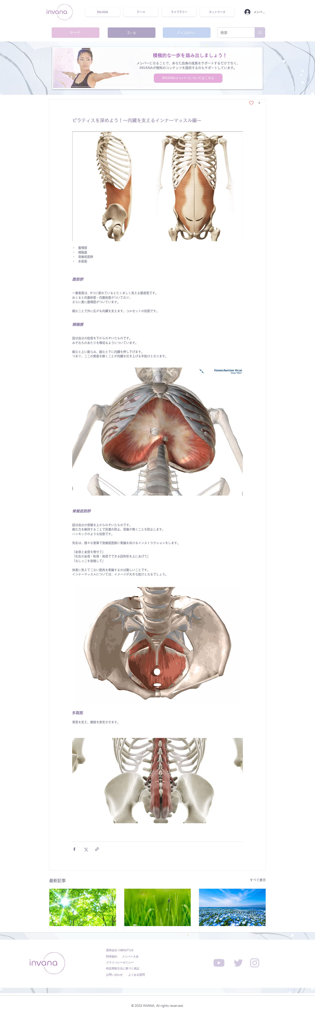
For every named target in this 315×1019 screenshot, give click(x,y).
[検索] (260, 32)
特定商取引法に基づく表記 (122, 968)
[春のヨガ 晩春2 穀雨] (157, 907)
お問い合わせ (114, 974)
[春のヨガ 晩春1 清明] (232, 907)
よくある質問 (136, 974)
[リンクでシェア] (97, 849)
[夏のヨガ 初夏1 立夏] (82, 907)
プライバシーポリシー (120, 962)
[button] (140, 12)
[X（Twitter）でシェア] (85, 849)
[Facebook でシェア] (74, 849)
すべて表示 (258, 880)
